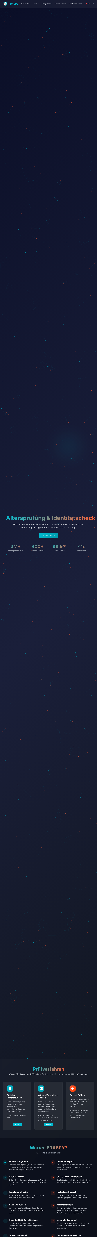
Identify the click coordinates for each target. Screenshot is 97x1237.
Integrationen (47, 4)
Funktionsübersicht (75, 4)
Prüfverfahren (26, 4)
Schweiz (89, 4)
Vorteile (36, 4)
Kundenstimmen (60, 4)
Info (18, 1124)
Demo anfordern (48, 535)
